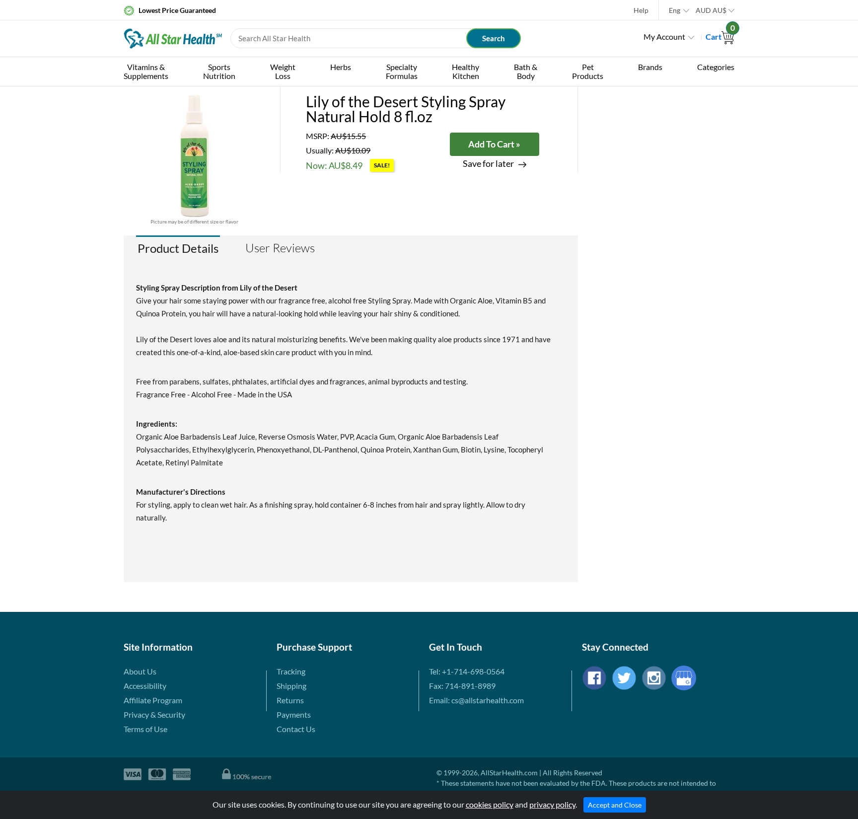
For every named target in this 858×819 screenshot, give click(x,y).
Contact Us (296, 729)
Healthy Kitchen (465, 71)
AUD (711, 10)
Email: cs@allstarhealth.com (476, 700)
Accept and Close (615, 805)
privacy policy (552, 804)
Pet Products (587, 71)
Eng (674, 10)
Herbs (340, 67)
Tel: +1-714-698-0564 (466, 671)
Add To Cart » (494, 144)
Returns (290, 700)
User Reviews (280, 247)
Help (641, 10)
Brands (650, 67)
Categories (715, 67)
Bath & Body (525, 71)
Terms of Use (145, 729)
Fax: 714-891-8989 (462, 685)
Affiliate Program (153, 700)
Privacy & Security (154, 714)
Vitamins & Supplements (146, 71)
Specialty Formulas (402, 71)
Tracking (291, 671)
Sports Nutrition (219, 71)
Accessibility (145, 685)
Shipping (291, 685)
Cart (720, 36)
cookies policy (489, 804)
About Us (140, 671)
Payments (294, 714)
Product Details (178, 248)
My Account (664, 36)
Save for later (488, 163)
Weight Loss (282, 71)
